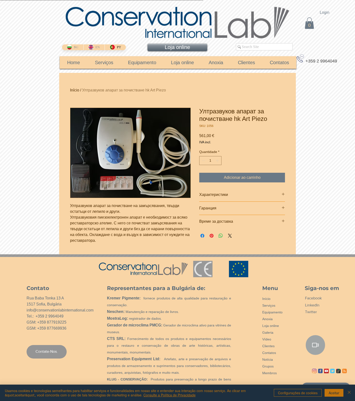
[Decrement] (203, 160)
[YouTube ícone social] (326, 371)
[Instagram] (314, 371)
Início (74, 90)
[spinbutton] (210, 160)
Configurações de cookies (298, 392)
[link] (309, 23)
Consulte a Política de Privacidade (169, 395)
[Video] (315, 345)
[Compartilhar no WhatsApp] (221, 236)
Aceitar (334, 392)
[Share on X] (230, 236)
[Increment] (218, 160)
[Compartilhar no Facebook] (202, 236)
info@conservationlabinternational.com (60, 310)
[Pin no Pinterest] (211, 236)
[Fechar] (349, 392)
